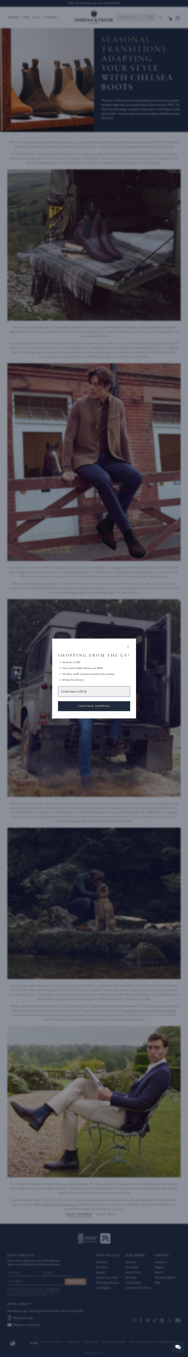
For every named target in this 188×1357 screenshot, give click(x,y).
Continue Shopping (94, 706)
